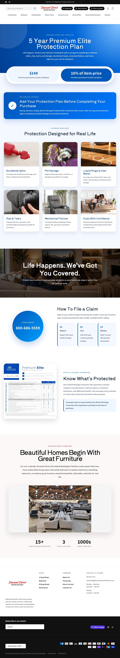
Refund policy (62, 653)
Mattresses (43, 587)
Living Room (44, 577)
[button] (13, 15)
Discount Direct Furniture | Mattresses (22, 653)
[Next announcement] (81, 2)
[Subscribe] (41, 626)
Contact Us (67, 587)
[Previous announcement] (39, 2)
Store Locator (68, 584)
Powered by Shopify (39, 653)
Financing (67, 581)
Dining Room (44, 584)
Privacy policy (52, 653)
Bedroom (42, 581)
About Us (66, 577)
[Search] (35, 8)
